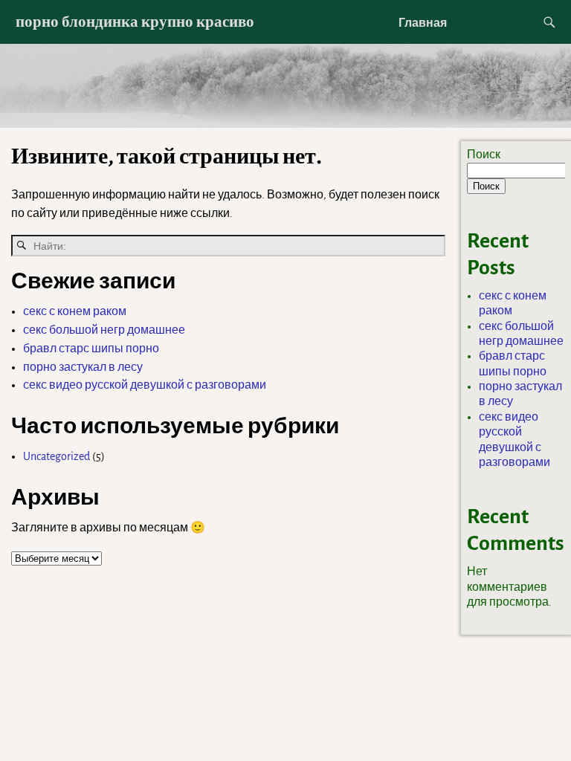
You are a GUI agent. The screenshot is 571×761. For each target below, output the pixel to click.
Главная (423, 22)
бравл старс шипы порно (91, 348)
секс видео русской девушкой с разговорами (144, 385)
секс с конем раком (74, 311)
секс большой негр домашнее (104, 330)
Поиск (483, 155)
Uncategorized (56, 456)
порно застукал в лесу (83, 367)
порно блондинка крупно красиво (135, 21)
